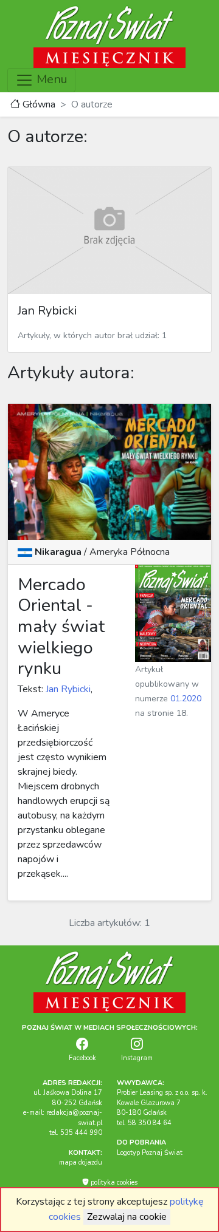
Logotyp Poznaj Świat (149, 1152)
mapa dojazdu (80, 1162)
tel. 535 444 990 (75, 1132)
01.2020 (185, 698)
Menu (50, 79)
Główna (37, 104)
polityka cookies (113, 1182)
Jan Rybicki (67, 689)
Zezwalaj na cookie (127, 1216)
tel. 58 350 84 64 (144, 1123)
